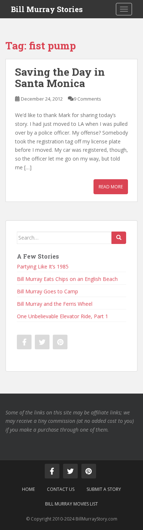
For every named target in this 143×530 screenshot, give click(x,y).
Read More (111, 187)
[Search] (118, 238)
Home (28, 489)
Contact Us (60, 489)
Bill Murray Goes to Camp (47, 291)
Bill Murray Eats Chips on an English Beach (67, 278)
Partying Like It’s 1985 (43, 266)
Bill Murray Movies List (71, 504)
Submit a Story (104, 489)
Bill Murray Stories (47, 9)
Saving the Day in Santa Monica (60, 77)
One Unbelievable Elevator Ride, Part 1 (62, 316)
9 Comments (87, 98)
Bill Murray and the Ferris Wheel (54, 303)
